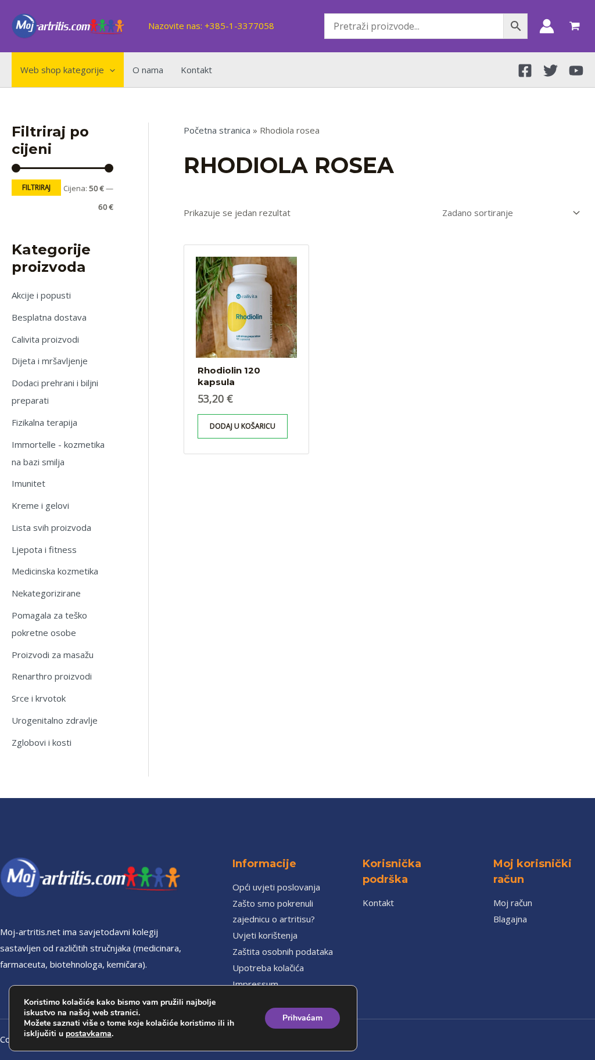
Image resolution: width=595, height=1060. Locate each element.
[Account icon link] (546, 26)
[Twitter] (550, 70)
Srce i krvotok (39, 698)
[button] (109, 69)
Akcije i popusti (41, 295)
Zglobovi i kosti (41, 742)
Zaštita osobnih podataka (282, 951)
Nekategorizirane (46, 593)
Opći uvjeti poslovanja (276, 887)
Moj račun (512, 902)
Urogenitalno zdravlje (55, 720)
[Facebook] (525, 70)
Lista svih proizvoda (51, 527)
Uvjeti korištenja (265, 935)
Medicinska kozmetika (55, 571)
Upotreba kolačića (268, 967)
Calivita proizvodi (45, 339)
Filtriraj (36, 187)
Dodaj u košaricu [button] (242, 426)
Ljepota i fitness (44, 549)
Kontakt (378, 902)
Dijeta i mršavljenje (50, 360)
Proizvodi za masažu (53, 654)
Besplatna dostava (49, 317)
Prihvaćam (302, 1017)
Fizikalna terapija (44, 422)
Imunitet (28, 483)
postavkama (89, 1034)
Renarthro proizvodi (52, 676)
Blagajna (510, 919)
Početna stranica (217, 130)
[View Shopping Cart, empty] (574, 26)
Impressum (255, 984)
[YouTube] (576, 70)
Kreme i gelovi (40, 505)
